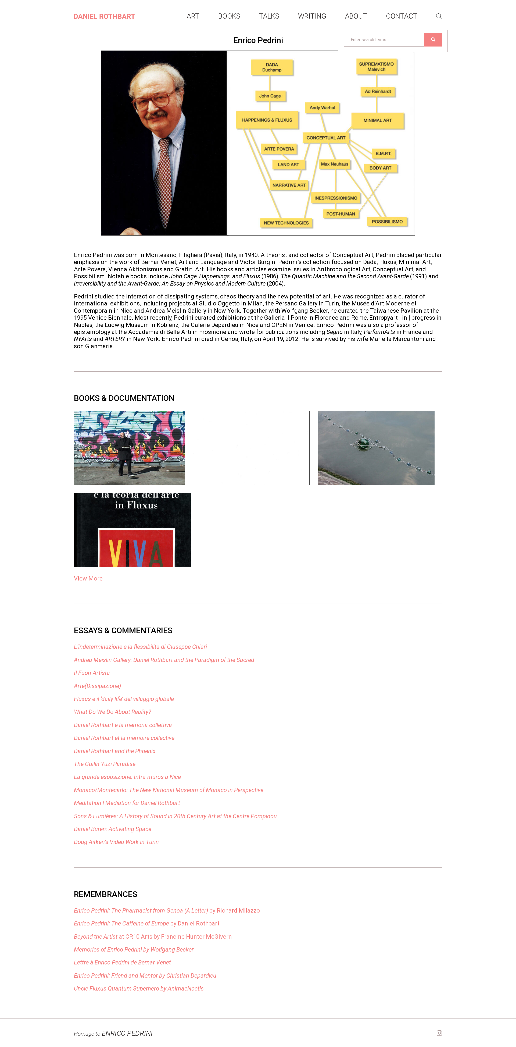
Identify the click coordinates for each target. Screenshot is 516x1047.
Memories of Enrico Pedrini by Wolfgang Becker (134, 949)
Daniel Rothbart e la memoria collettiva (123, 725)
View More (88, 578)
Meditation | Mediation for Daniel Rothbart (127, 803)
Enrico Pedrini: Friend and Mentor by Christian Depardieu (145, 975)
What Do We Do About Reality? (112, 711)
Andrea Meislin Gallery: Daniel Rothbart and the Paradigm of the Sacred (164, 660)
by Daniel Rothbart (147, 923)
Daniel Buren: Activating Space (112, 829)
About (356, 16)
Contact (401, 16)
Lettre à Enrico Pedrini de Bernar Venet (122, 962)
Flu (78, 699)
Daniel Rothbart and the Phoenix (115, 751)
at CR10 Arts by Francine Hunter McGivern (153, 936)
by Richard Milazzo (167, 910)
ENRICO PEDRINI (113, 1033)
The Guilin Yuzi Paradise (104, 764)
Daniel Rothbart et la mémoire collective (124, 738)
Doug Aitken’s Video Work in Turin (116, 842)
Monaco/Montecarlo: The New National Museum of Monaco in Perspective (168, 790)
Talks (269, 16)
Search (439, 16)
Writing (312, 16)
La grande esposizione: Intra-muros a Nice (127, 777)
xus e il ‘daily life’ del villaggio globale (128, 699)
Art (193, 16)
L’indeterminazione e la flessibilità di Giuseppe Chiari (140, 646)
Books (229, 16)
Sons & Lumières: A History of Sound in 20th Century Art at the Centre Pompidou (175, 816)
